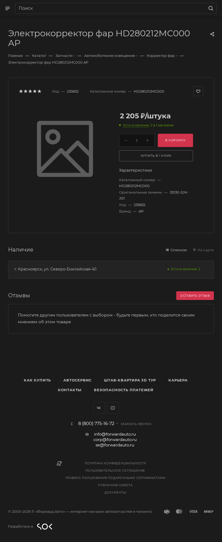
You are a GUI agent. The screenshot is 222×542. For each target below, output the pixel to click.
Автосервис (77, 380)
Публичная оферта (115, 485)
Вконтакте (99, 408)
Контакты (69, 390)
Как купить (37, 380)
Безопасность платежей (124, 390)
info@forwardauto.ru (115, 434)
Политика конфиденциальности (115, 463)
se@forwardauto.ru (115, 445)
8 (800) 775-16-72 (96, 424)
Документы (115, 492)
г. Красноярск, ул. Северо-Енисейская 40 (55, 269)
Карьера (178, 380)
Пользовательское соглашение (115, 470)
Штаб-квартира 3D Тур (130, 380)
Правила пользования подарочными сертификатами (115, 478)
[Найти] (210, 8)
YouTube (113, 408)
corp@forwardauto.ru (115, 439)
